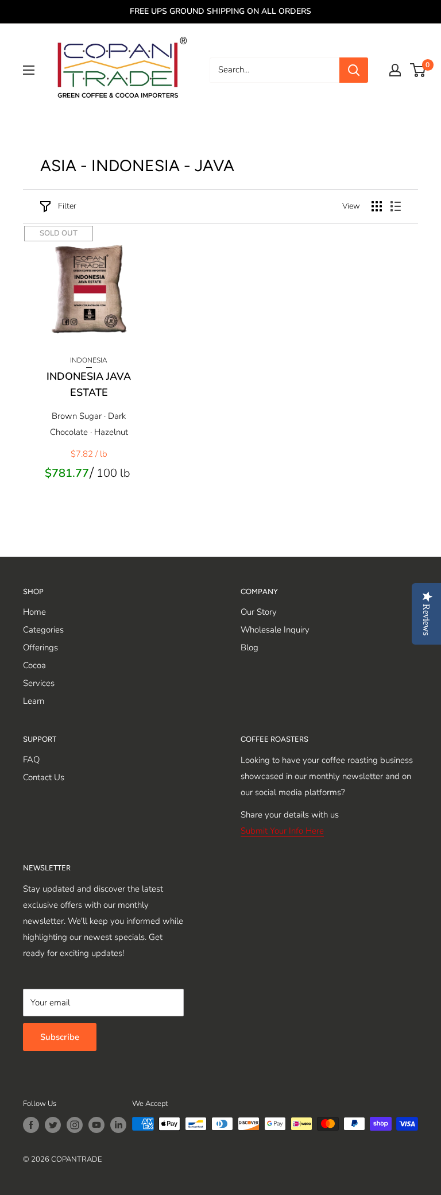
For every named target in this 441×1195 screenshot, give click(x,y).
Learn (33, 701)
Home (34, 612)
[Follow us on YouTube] (96, 1125)
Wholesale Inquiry (275, 629)
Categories (43, 629)
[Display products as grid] (377, 206)
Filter (67, 206)
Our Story (259, 612)
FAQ (31, 759)
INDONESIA (88, 360)
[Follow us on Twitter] (53, 1125)
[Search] (353, 70)
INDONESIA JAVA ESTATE (89, 384)
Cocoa (34, 665)
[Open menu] (28, 70)
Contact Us (43, 777)
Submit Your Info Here (282, 830)
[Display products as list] (395, 206)
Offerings (40, 647)
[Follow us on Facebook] (31, 1125)
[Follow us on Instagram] (75, 1125)
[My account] (395, 70)
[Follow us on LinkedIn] (118, 1125)
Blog (249, 647)
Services (39, 683)
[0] (418, 70)
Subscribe (59, 1037)
